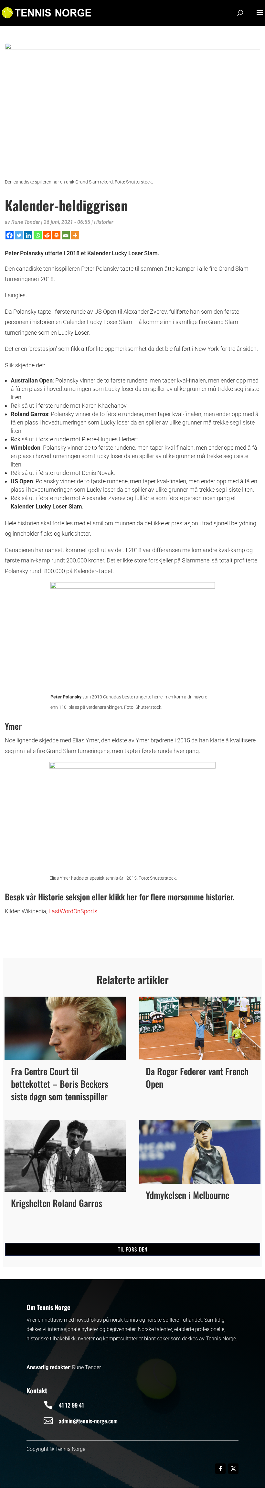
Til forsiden (132, 1249)
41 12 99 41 (71, 1405)
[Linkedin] (28, 235)
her (133, 896)
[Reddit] (47, 235)
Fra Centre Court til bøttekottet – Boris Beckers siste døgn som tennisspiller (59, 1083)
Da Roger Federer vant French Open (197, 1077)
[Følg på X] (233, 1468)
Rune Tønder (25, 222)
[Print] (56, 235)
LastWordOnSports (72, 911)
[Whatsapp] (38, 235)
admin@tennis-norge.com (88, 1421)
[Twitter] (19, 235)
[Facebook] (9, 235)
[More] (75, 235)
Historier (103, 222)
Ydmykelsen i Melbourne (187, 1194)
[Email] (66, 235)
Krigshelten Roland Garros (56, 1203)
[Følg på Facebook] (220, 1468)
